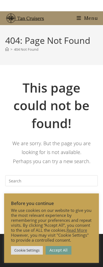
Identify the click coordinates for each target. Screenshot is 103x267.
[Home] (7, 49)
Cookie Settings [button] (27, 250)
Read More (76, 230)
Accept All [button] (58, 250)
